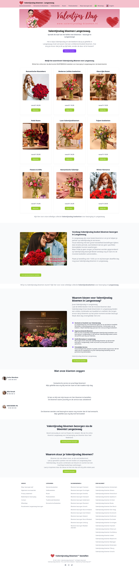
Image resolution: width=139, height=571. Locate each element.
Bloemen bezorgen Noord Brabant (81, 519)
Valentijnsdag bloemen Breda (105, 503)
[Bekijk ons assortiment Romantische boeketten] (36, 88)
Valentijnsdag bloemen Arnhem (105, 500)
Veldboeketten (55, 6)
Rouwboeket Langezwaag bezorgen (32, 506)
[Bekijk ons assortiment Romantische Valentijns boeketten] (69, 186)
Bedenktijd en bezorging (28, 497)
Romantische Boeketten (41, 6)
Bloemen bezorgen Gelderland (80, 500)
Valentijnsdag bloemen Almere (105, 490)
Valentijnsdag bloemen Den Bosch (106, 506)
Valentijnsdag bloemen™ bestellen (72, 555)
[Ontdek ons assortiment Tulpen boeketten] (103, 137)
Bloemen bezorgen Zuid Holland (80, 513)
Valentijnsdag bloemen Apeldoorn (106, 497)
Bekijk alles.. (36, 110)
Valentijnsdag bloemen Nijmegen (106, 542)
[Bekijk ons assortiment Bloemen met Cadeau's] (36, 186)
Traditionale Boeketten (53, 500)
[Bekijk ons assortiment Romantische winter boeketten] (103, 186)
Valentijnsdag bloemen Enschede (106, 519)
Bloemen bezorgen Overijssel (80, 497)
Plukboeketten (73, 6)
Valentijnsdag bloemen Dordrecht (106, 513)
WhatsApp (24, 503)
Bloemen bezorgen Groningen (80, 490)
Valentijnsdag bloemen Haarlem (105, 526)
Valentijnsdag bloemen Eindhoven (106, 516)
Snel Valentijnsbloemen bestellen (31, 275)
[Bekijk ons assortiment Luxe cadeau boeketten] (69, 137)
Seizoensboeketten (25, 6)
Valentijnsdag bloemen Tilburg (105, 548)
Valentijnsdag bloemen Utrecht (105, 551)
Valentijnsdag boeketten (72, 216)
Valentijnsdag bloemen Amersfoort (106, 493)
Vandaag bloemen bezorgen (69, 441)
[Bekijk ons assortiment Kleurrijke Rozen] (103, 88)
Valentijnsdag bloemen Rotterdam (106, 545)
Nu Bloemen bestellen (80, 361)
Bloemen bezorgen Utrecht (79, 506)
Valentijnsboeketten (86, 285)
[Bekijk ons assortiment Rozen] (36, 137)
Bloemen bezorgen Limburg (79, 522)
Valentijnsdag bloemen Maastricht (106, 539)
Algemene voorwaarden (28, 490)
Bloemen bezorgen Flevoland (79, 503)
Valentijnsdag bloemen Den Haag (106, 510)
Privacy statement (26, 493)
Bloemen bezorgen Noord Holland (81, 510)
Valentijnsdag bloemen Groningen (106, 522)
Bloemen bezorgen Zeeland (79, 516)
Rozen (64, 6)
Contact (23, 500)
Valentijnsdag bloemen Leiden (105, 535)
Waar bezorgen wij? (86, 6)
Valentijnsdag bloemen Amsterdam (106, 487)
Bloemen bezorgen (69, 471)
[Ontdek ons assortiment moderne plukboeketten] (69, 88)
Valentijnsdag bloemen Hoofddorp (106, 532)
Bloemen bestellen (70, 51)
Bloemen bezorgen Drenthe (79, 493)
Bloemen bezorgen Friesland (79, 487)
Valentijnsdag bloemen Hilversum (106, 529)
